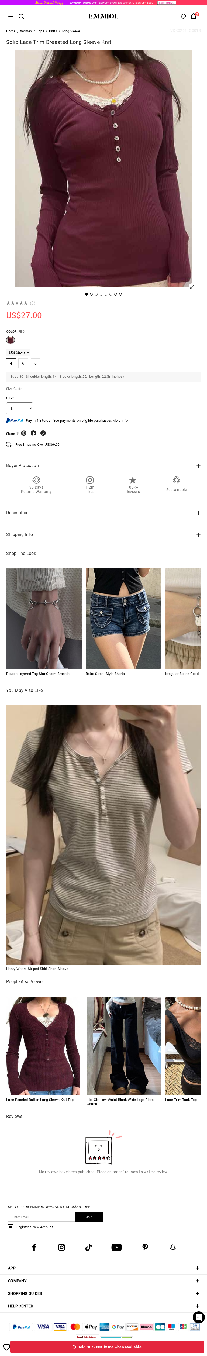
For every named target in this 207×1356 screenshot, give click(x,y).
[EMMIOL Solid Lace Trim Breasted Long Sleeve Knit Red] (10, 342)
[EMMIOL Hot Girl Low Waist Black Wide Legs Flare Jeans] (124, 1045)
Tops (40, 31)
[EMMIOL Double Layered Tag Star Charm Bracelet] (44, 618)
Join (89, 1217)
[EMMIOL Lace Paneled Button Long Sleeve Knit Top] (43, 1045)
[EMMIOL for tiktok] (88, 1247)
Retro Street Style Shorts (105, 674)
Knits (53, 31)
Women (26, 31)
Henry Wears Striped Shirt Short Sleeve (37, 969)
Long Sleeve (71, 31)
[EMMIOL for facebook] (34, 1247)
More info (120, 420)
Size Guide (14, 389)
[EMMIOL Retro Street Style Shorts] (123, 618)
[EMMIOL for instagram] (61, 1247)
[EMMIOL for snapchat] (172, 1247)
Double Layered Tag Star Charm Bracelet (38, 674)
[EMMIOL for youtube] (117, 1247)
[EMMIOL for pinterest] (145, 1247)
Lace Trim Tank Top (181, 1100)
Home (10, 31)
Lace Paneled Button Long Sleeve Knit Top (40, 1100)
